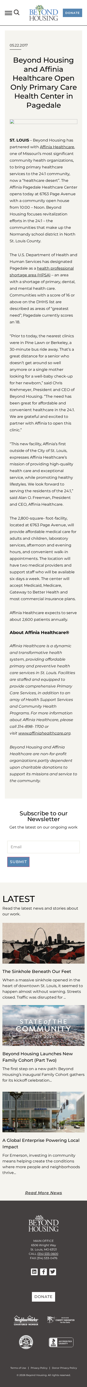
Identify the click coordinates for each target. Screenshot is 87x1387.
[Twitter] (52, 1271)
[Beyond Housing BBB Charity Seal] (61, 1346)
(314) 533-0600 (47, 1254)
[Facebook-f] (43, 1271)
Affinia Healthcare (57, 147)
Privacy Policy (39, 1367)
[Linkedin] (34, 1271)
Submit (18, 861)
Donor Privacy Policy (64, 1367)
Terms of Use (18, 1367)
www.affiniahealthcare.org (44, 733)
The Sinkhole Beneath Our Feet (36, 971)
